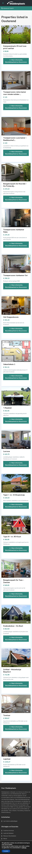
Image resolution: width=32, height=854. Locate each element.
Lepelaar (7, 759)
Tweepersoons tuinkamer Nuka (13, 230)
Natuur (5, 838)
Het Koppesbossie (10, 317)
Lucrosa (6, 451)
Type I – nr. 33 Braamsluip (14, 495)
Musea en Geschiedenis (9, 836)
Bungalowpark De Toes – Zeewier (13, 581)
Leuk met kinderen (8, 833)
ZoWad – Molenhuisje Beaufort (12, 670)
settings (24, 848)
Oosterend (8, 42)
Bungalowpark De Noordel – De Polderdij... (15, 185)
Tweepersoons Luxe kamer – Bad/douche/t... (15, 139)
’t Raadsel (7, 408)
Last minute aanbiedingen (10, 821)
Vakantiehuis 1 (9, 364)
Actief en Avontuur (8, 830)
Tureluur (6, 715)
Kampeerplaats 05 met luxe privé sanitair (14, 47)
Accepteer (5, 851)
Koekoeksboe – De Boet (13, 626)
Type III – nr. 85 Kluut (12, 536)
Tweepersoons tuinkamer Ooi (15, 275)
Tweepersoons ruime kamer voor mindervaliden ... (14, 93)
